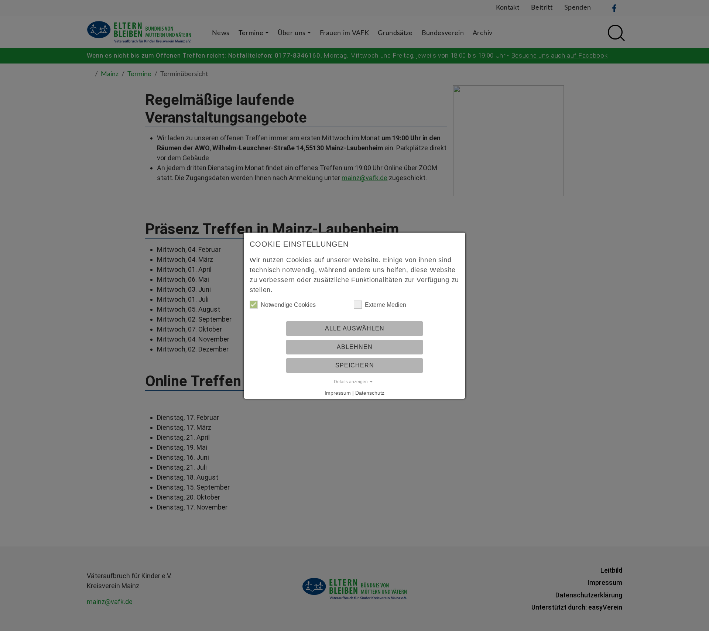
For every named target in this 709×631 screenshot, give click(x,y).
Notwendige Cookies (288, 305)
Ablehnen (355, 347)
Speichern (354, 365)
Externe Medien (385, 305)
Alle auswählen (354, 328)
